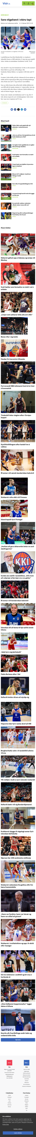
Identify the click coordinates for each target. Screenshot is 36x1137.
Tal (26, 1110)
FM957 (26, 1106)
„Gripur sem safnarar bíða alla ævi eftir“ (17, 315)
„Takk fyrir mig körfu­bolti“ (11, 652)
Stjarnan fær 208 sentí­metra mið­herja (16, 858)
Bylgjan (26, 1104)
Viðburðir (26, 1101)
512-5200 (28, 1069)
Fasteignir (26, 1097)
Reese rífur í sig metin (9, 337)
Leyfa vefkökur (18, 1133)
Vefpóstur (26, 1082)
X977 (27, 1108)
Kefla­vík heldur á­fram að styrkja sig (15, 697)
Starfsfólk (26, 1078)
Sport (9, 1099)
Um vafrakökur (26, 1084)
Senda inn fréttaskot (26, 1086)
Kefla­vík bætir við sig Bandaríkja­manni (16, 805)
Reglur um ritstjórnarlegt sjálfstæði (9, 1070)
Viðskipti (9, 1097)
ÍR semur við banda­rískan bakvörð (14, 601)
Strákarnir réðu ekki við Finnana (14, 497)
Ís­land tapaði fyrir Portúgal (11, 520)
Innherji (26, 1095)
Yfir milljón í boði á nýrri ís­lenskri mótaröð (18, 780)
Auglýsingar (26, 1071)
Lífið (9, 1101)
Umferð (26, 1080)
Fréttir (9, 1095)
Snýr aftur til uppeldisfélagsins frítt (22, 184)
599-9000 (10, 1078)
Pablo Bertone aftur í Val (10, 674)
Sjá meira (18, 1040)
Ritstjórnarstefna (26, 1075)
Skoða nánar (5, 1124)
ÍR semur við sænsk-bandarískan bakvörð (17, 473)
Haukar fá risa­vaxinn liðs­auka (13, 359)
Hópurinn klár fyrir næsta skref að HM (16, 724)
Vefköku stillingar (18, 1129)
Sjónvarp (9, 1104)
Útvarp (9, 1106)
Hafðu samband (26, 1073)
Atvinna (26, 1099)
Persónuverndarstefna (9, 1072)
